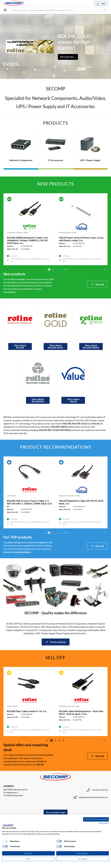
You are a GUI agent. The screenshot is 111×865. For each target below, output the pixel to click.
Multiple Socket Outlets (68, 232)
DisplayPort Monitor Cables (17, 232)
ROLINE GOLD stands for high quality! (74, 42)
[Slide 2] (49, 269)
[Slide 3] (46, 76)
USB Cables (11, 496)
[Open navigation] (5, 9)
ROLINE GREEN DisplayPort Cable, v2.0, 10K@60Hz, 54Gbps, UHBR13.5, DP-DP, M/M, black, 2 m (27, 240)
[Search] (104, 10)
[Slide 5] (54, 76)
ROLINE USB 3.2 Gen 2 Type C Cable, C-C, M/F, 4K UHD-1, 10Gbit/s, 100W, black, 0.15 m (29, 503)
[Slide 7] (62, 76)
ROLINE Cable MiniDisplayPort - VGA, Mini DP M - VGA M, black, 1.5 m (81, 712)
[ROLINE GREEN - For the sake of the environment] (91, 319)
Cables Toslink (12, 706)
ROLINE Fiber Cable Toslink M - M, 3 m (26, 711)
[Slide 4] (50, 76)
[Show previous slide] (98, 269)
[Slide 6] (58, 76)
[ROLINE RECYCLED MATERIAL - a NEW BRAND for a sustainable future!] (37, 373)
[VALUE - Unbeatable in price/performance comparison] (73, 373)
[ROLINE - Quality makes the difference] (20, 319)
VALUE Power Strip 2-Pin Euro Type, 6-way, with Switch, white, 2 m (81, 239)
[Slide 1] (45, 269)
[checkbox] (5, 841)
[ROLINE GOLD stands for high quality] (55, 319)
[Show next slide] (105, 269)
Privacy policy (103, 823)
